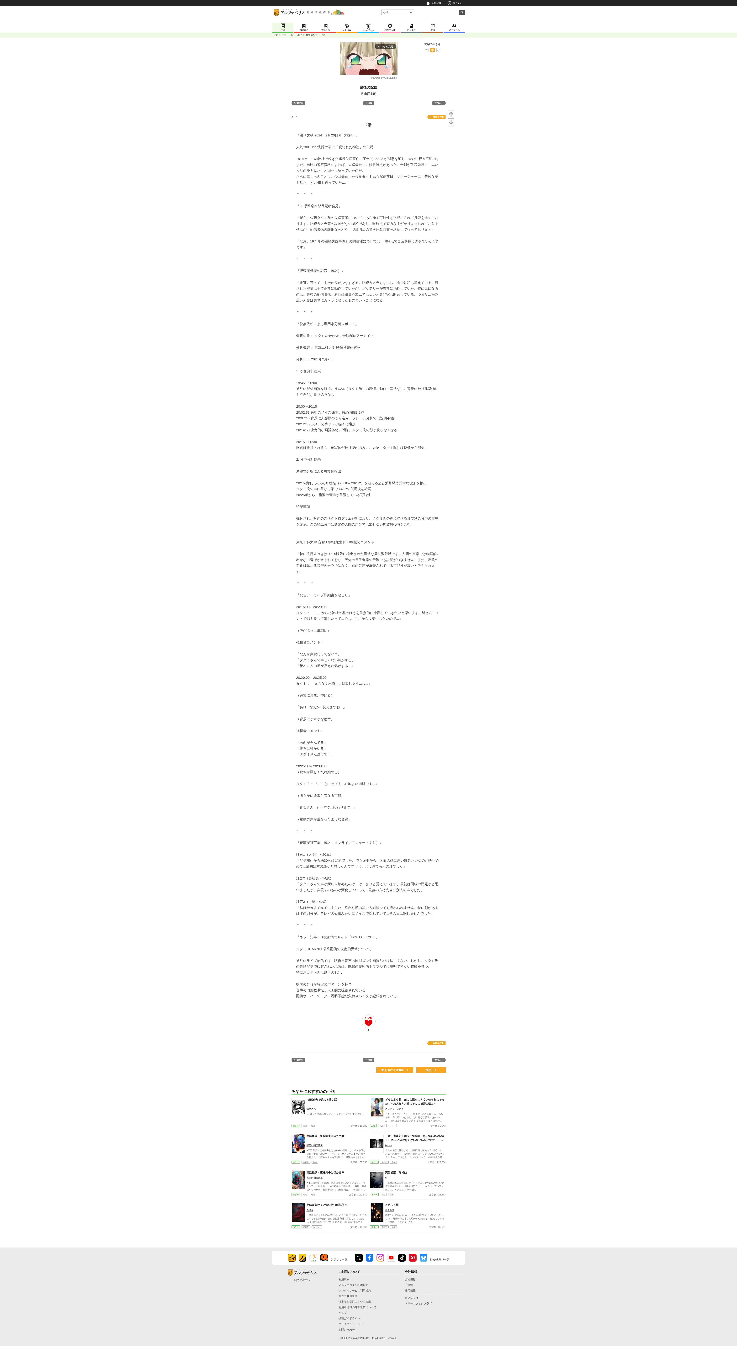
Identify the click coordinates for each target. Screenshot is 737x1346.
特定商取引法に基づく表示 (355, 1301)
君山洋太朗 (368, 93)
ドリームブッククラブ (418, 1303)
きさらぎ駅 (392, 1204)
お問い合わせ (347, 1329)
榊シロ (388, 1145)
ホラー (296, 1126)
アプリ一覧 (340, 1259)
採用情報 (410, 1290)
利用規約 (344, 1279)
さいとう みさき (394, 1109)
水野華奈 (389, 1210)
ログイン (457, 3)
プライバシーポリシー (352, 1324)
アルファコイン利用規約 (353, 1284)
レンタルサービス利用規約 (355, 1290)
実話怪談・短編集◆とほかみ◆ (325, 1172)
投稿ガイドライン (349, 1318)
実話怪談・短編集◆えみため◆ (325, 1135)
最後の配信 (312, 35)
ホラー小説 (296, 35)
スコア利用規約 (348, 1296)
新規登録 (436, 3)
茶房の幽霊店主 (315, 1145)
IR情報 (409, 1284)
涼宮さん (311, 1109)
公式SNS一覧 (441, 1259)
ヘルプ (343, 1312)
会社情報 (410, 1279)
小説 (284, 35)
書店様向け (411, 1297)
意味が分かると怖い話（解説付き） (328, 1204)
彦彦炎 (310, 1210)
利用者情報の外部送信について (357, 1307)
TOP (275, 35)
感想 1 (431, 1070)
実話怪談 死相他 (396, 1172)
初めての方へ (302, 1280)
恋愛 (373, 1126)
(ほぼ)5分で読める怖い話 (322, 1099)
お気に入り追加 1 (396, 1070)
